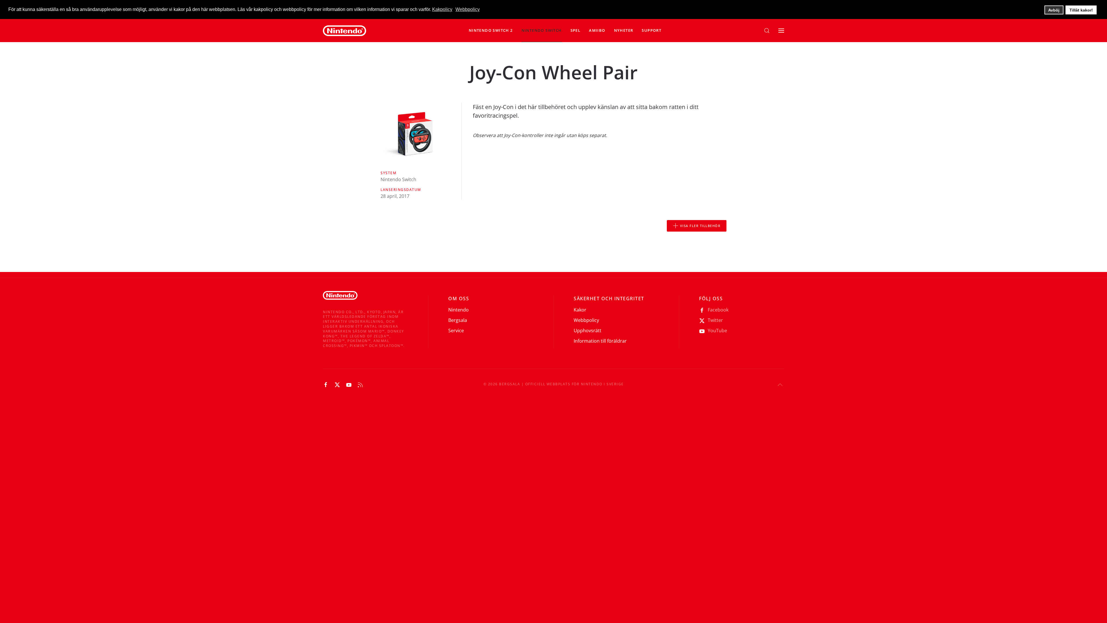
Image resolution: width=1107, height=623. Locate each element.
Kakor (580, 310)
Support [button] (651, 30)
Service (456, 330)
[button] (542, 30)
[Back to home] (344, 30)
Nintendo (458, 310)
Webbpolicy (586, 320)
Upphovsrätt (587, 330)
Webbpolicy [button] (467, 9)
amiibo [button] (597, 30)
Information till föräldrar (600, 341)
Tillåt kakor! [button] (1081, 10)
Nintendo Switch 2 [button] (491, 30)
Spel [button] (576, 30)
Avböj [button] (1053, 10)
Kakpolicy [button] (442, 9)
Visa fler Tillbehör (700, 226)
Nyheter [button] (623, 30)
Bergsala (457, 320)
